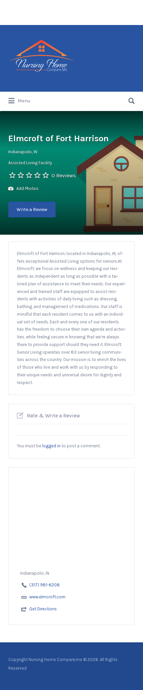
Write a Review (32, 209)
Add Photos (27, 188)
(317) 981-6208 (44, 584)
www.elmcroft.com (47, 596)
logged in (51, 445)
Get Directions (43, 608)
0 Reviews (64, 175)
